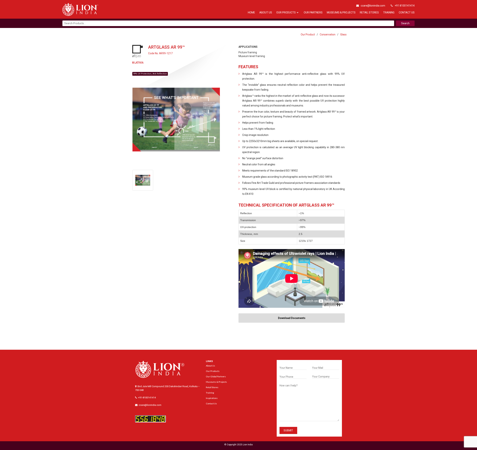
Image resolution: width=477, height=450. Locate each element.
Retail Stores (369, 12)
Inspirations (212, 398)
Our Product (308, 34)
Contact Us (407, 12)
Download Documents (291, 318)
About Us (265, 12)
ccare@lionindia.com (373, 5)
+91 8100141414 (405, 5)
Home (251, 12)
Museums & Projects (341, 12)
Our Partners (313, 12)
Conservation (327, 34)
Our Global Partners (216, 376)
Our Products (286, 12)
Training (388, 12)
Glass (343, 34)
